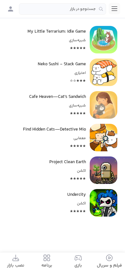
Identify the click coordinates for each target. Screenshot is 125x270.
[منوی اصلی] (114, 8)
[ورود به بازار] (10, 9)
